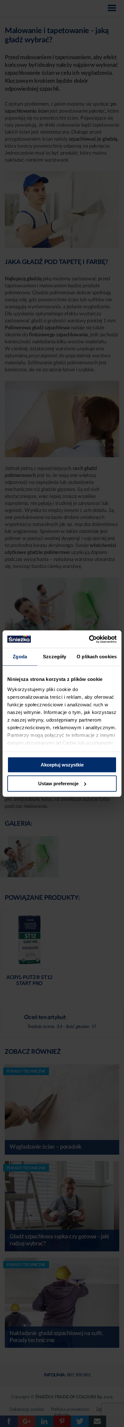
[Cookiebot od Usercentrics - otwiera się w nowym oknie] (89, 639)
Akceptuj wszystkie (62, 764)
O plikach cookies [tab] (97, 656)
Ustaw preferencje (58, 783)
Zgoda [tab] (20, 656)
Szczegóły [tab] (54, 656)
